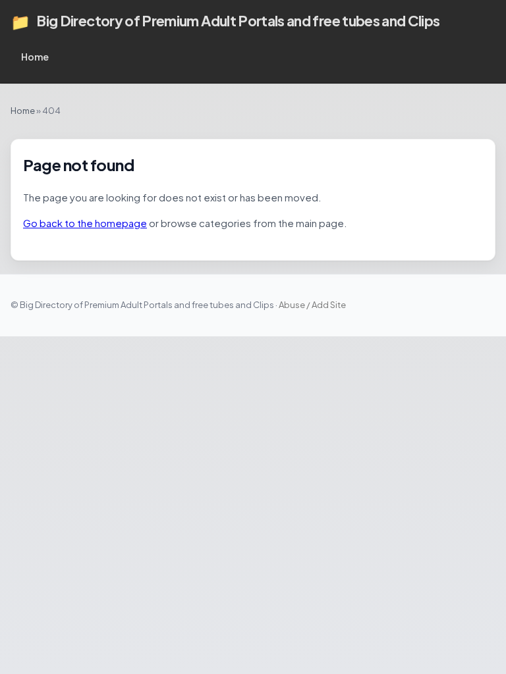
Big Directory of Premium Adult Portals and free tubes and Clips (225, 21)
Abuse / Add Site (312, 304)
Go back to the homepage (85, 223)
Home (35, 57)
